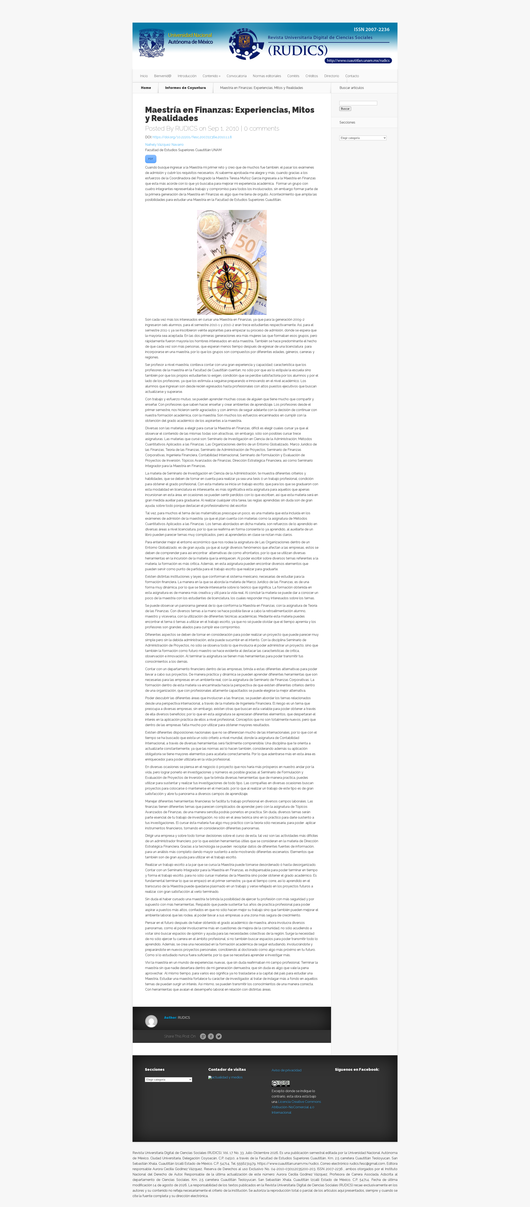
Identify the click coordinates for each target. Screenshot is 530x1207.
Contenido (210, 76)
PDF (150, 159)
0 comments (261, 128)
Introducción (187, 76)
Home (146, 88)
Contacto (352, 76)
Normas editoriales (267, 76)
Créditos (312, 76)
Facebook (211, 1036)
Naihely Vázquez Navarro (164, 145)
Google (203, 1036)
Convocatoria (237, 76)
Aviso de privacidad (286, 1070)
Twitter (219, 1036)
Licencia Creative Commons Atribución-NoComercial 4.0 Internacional (296, 1107)
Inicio (144, 76)
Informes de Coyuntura (185, 88)
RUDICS (186, 128)
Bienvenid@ (162, 76)
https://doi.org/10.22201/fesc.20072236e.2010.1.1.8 (192, 137)
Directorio (331, 76)
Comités (293, 76)
